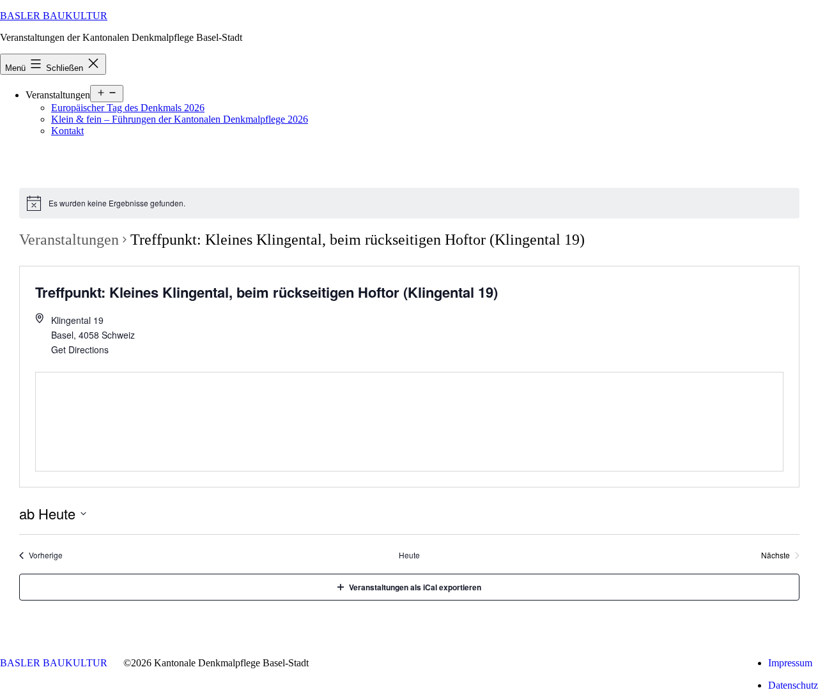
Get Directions (80, 349)
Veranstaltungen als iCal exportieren (415, 587)
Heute (409, 555)
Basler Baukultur (53, 15)
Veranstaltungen (69, 239)
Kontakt (67, 130)
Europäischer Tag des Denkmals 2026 (127, 107)
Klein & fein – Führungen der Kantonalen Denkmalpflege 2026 (179, 119)
